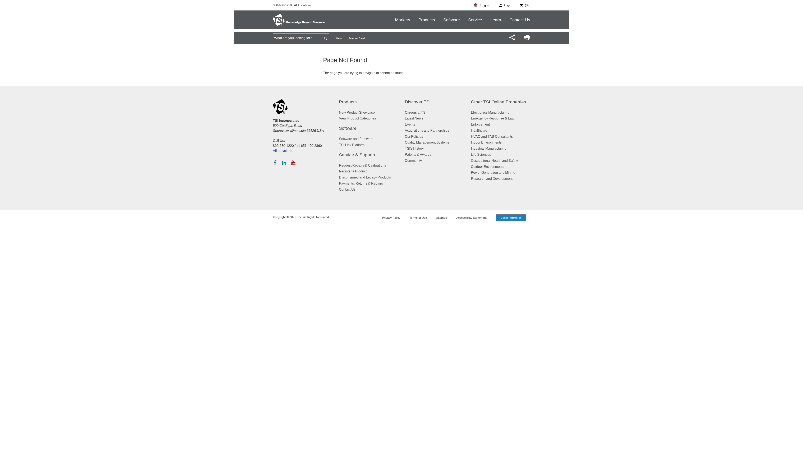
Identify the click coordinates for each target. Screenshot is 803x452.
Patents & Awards (418, 154)
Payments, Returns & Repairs (361, 183)
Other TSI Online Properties (498, 101)
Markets (402, 20)
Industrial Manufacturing (488, 148)
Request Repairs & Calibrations (362, 165)
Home (339, 38)
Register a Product (353, 171)
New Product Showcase (357, 112)
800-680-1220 (283, 5)
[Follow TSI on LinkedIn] (284, 162)
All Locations (302, 5)
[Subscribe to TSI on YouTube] (293, 162)
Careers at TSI (415, 112)
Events (410, 124)
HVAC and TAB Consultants (492, 136)
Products (426, 20)
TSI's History (414, 148)
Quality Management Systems (427, 142)
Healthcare (479, 130)
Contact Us (519, 20)
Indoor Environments (486, 142)
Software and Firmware (356, 139)
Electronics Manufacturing (490, 112)
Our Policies (414, 136)
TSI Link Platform (351, 145)
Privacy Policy (391, 217)
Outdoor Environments (487, 166)
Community (413, 160)
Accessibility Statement (471, 217)
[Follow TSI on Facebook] (275, 162)
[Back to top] (798, 447)
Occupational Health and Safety (494, 160)
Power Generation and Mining (493, 172)
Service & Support (357, 154)
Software (451, 20)
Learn (495, 20)
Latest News (414, 118)
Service (475, 20)
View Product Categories (357, 118)
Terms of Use (418, 217)
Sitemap (441, 217)
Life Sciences (481, 154)
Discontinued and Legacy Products (365, 177)
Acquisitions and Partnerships (427, 130)
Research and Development (492, 178)
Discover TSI (418, 101)
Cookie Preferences (511, 218)
